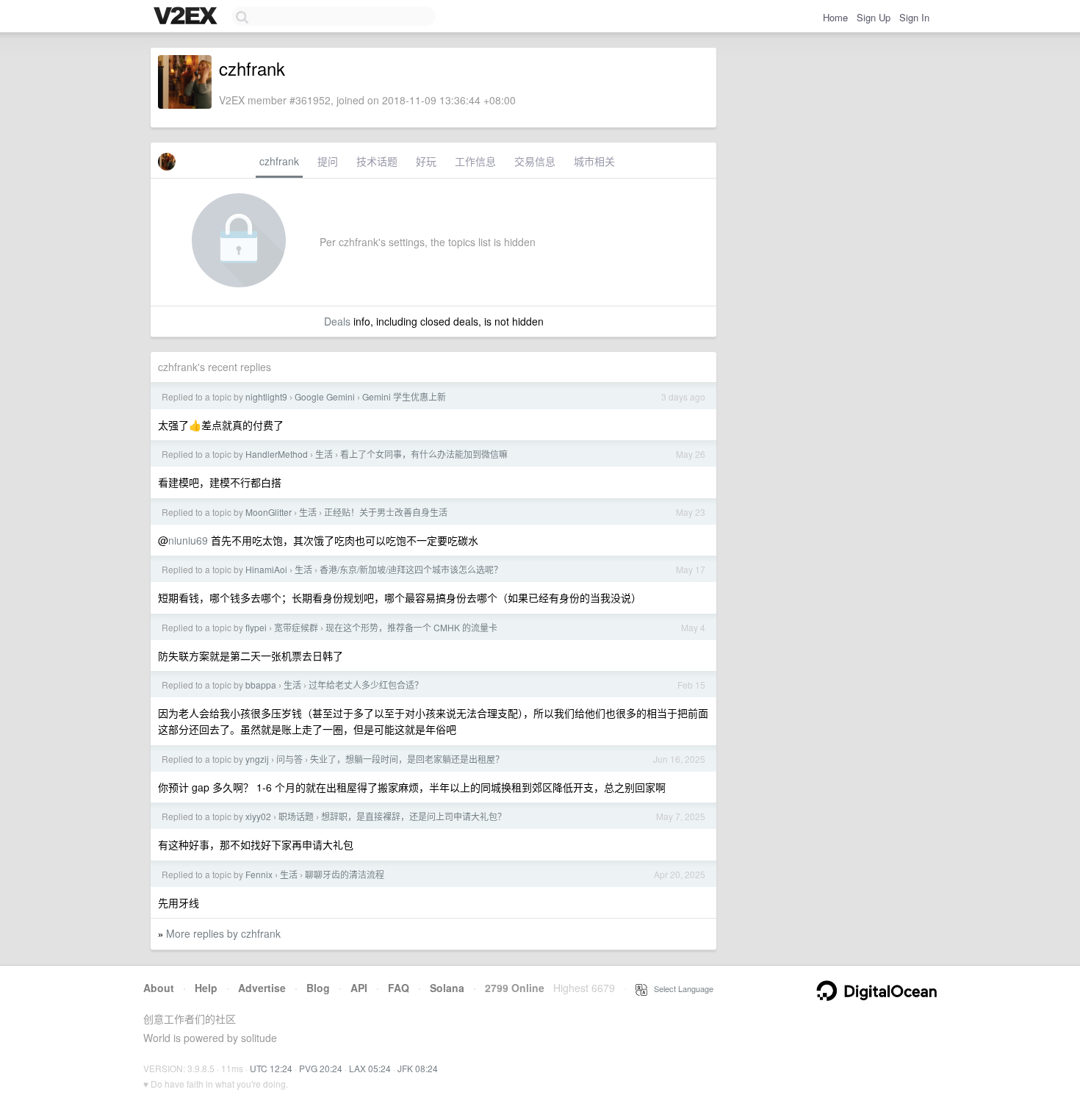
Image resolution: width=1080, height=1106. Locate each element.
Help (206, 987)
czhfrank (279, 161)
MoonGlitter (268, 512)
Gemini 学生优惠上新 (404, 396)
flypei (256, 627)
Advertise (262, 987)
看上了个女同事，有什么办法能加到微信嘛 (424, 454)
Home (835, 17)
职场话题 (296, 816)
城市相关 (594, 161)
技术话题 (376, 161)
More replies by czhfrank (223, 933)
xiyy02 (258, 816)
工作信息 (475, 161)
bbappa (260, 684)
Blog (318, 987)
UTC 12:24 (271, 1068)
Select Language (680, 988)
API (358, 987)
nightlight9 (266, 396)
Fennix (259, 874)
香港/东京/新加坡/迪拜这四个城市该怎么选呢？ (411, 569)
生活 (324, 454)
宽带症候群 (296, 627)
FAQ (398, 987)
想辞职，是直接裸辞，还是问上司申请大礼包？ (413, 816)
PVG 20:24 (320, 1068)
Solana (447, 987)
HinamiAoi (266, 569)
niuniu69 (188, 540)
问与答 (289, 759)
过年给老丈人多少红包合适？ (366, 684)
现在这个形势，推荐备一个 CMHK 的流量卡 (411, 627)
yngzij (257, 759)
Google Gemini (325, 396)
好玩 (426, 161)
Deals (337, 321)
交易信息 (534, 161)
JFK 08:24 (417, 1068)
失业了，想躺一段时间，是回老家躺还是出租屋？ (407, 759)
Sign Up (873, 17)
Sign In (914, 17)
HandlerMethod (276, 454)
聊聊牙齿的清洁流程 (344, 874)
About (158, 987)
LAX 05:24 (370, 1068)
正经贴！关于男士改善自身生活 (385, 512)
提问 (327, 161)
